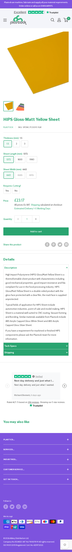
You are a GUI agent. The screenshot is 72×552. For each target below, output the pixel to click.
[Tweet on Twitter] (60, 244)
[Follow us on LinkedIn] (24, 506)
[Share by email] (66, 244)
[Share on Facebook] (47, 244)
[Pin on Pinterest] (53, 244)
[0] (66, 20)
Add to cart (36, 231)
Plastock (8, 127)
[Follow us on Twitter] (12, 506)
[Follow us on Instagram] (18, 506)
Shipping (35, 204)
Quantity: (7, 219)
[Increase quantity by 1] (35, 219)
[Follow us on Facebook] (5, 506)
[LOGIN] (59, 20)
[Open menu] (5, 20)
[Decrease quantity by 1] (18, 219)
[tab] (36, 267)
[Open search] (52, 20)
